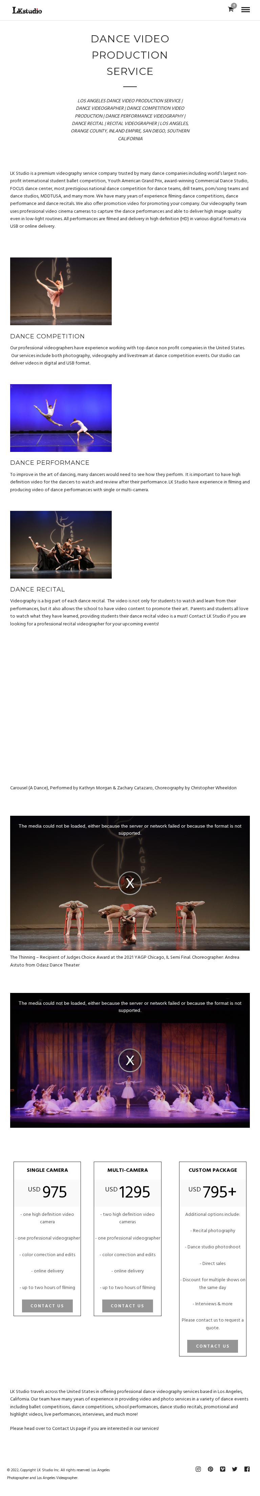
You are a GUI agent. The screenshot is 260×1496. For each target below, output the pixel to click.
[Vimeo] (222, 1469)
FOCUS (17, 189)
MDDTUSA (50, 196)
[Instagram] (198, 1469)
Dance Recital (37, 589)
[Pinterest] (210, 1469)
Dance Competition (47, 336)
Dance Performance (50, 462)
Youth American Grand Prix (135, 181)
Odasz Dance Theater (58, 965)
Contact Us (47, 1306)
